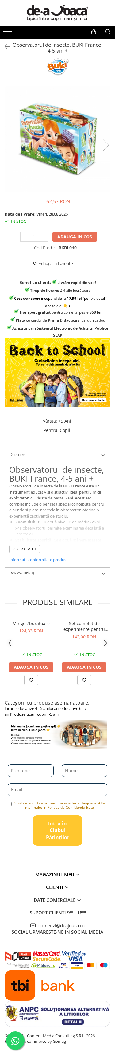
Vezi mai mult (24, 549)
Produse (17, 714)
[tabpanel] (57, 139)
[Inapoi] (4, 46)
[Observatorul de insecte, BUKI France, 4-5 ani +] (57, 139)
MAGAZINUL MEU (55, 874)
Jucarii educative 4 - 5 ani (27, 708)
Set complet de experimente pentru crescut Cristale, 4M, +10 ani (84, 626)
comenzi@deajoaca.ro (61, 925)
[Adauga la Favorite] (31, 680)
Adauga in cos (74, 237)
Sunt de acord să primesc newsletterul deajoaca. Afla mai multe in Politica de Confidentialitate (59, 805)
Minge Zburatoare (31, 623)
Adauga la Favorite (55, 263)
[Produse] (8, 33)
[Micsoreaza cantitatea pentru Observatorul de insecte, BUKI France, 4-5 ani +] (24, 237)
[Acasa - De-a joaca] (57, 13)
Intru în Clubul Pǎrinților (57, 830)
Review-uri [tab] (22, 573)
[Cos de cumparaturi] (93, 32)
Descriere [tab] (18, 454)
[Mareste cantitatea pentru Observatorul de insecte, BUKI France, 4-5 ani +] (43, 237)
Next (105, 145)
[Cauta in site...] (108, 32)
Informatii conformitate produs (37, 559)
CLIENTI (55, 887)
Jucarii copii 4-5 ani (42, 714)
